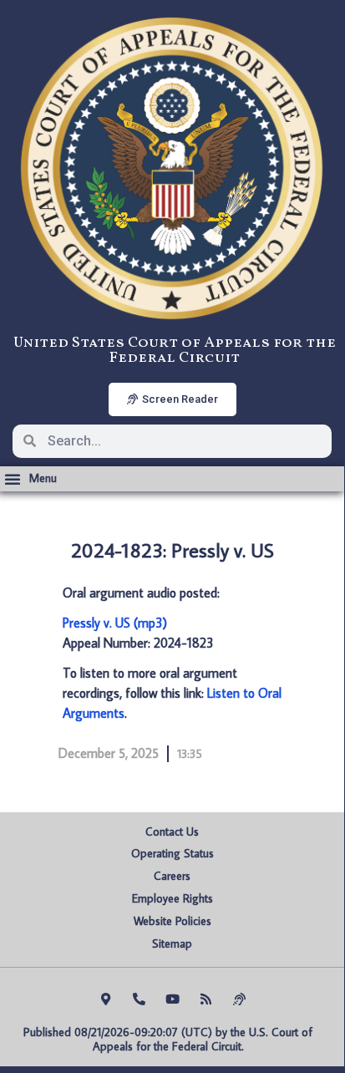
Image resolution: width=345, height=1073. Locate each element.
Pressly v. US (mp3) (115, 622)
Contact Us (172, 831)
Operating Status (172, 853)
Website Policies (172, 920)
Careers (172, 875)
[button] (30, 478)
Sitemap (172, 943)
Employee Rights (172, 898)
